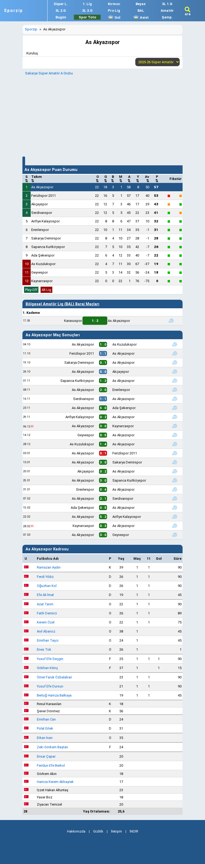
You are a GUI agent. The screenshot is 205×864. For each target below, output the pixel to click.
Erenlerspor (40, 230)
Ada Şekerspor (42, 255)
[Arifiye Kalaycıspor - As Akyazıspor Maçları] (174, 417)
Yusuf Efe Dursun (50, 686)
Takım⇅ (36, 179)
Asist (144, 17)
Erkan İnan (45, 738)
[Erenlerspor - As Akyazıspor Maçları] (174, 489)
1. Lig (87, 4)
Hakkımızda (76, 831)
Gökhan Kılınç (47, 668)
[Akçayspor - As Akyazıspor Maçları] (174, 471)
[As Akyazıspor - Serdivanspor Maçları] (174, 498)
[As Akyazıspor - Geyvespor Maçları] (174, 535)
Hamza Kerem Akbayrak (55, 782)
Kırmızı (114, 4)
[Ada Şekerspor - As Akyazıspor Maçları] (174, 507)
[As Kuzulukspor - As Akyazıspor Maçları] (174, 444)
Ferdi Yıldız (45, 577)
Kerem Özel (45, 622)
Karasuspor (73, 321)
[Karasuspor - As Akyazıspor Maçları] (171, 321)
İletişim (116, 831)
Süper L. (61, 4)
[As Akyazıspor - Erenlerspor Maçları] (174, 390)
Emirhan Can (46, 719)
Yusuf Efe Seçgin (50, 659)
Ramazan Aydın (49, 567)
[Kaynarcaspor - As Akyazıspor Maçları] (174, 526)
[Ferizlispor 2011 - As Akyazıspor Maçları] (174, 353)
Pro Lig (114, 11)
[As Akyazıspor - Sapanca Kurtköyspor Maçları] (174, 480)
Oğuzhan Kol (47, 586)
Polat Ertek (45, 728)
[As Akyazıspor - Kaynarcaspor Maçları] (174, 426)
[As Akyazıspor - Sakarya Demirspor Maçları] (174, 462)
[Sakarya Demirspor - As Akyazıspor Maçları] (174, 362)
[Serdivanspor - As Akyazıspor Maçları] (174, 399)
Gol (117, 17)
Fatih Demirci (47, 613)
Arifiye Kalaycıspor (45, 221)
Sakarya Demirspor (46, 238)
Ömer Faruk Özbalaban (54, 677)
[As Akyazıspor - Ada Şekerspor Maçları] (174, 408)
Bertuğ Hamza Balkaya (54, 695)
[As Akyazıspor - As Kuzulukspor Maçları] (174, 344)
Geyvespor (39, 272)
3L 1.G (167, 4)
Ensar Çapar (46, 756)
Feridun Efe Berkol (51, 765)
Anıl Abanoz (46, 631)
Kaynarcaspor (42, 281)
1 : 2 (95, 321)
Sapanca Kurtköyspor (48, 247)
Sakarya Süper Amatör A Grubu (49, 73)
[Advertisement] (102, 115)
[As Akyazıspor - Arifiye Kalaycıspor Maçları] (174, 517)
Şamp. (167, 17)
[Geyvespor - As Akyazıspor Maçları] (174, 435)
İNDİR (134, 831)
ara (188, 14)
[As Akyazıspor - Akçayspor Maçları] (174, 371)
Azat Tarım (45, 604)
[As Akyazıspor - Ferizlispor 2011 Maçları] (174, 453)
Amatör (167, 11)
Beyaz (141, 4)
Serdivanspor (41, 213)
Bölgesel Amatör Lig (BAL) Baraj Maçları (62, 304)
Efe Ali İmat (45, 595)
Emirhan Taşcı (47, 640)
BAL (140, 11)
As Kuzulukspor (43, 264)
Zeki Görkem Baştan (52, 747)
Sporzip (13, 10)
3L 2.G (61, 11)
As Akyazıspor (42, 187)
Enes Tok (44, 649)
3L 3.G (87, 11)
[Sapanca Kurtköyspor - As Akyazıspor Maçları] (174, 381)
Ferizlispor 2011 (43, 196)
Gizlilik (98, 831)
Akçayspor (39, 204)
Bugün (61, 17)
